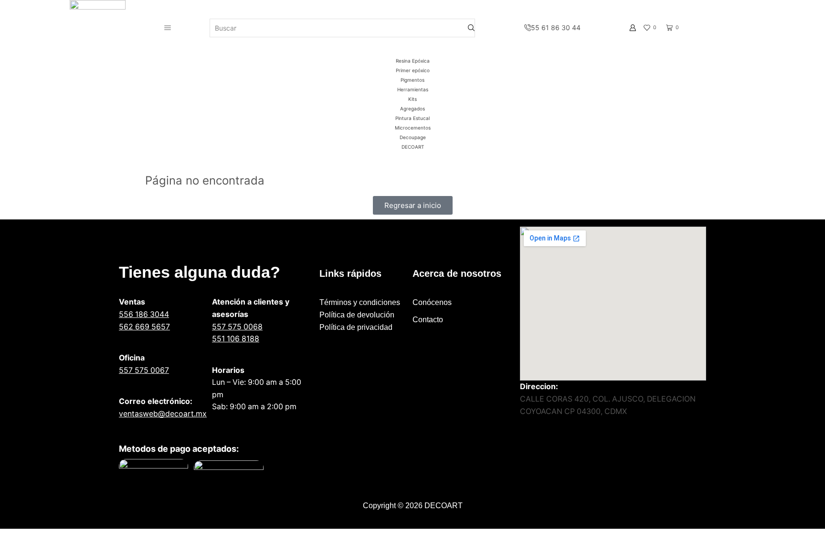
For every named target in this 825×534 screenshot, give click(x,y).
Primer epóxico (413, 70)
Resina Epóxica (413, 61)
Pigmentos (412, 80)
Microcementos (413, 128)
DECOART (413, 147)
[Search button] (471, 28)
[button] (413, 205)
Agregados (412, 108)
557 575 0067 (144, 370)
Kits (412, 99)
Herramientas (412, 89)
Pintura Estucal (412, 118)
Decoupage (413, 137)
